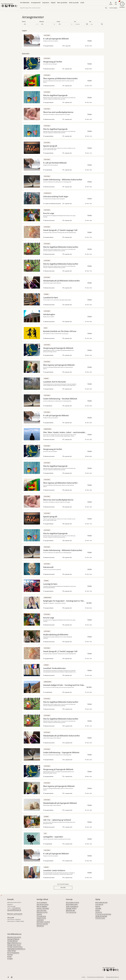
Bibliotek (24, 21)
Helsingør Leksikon (71, 908)
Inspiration (45, 3)
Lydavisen (39, 914)
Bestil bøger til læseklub (43, 922)
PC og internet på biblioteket (103, 914)
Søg (90, 21)
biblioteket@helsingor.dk (14, 910)
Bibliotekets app (70, 910)
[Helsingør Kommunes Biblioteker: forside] (9, 5)
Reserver (97, 906)
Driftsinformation (100, 918)
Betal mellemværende (101, 902)
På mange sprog (41, 916)
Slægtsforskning (41, 918)
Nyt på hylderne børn (72, 904)
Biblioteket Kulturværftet (14, 937)
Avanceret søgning (113, 8)
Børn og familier (62, 3)
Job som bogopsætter (13, 953)
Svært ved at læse (41, 910)
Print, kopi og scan (71, 912)
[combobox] (63, 7)
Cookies (83, 977)
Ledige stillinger (11, 951)
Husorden (10, 955)
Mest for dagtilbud (42, 906)
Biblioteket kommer (42, 912)
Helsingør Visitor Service (14, 945)
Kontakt (9, 957)
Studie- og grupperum (72, 906)
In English (10, 959)
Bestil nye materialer (42, 924)
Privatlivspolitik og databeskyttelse (95, 977)
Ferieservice (98, 912)
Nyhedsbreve (40, 926)
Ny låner (97, 910)
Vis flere (63, 887)
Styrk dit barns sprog (42, 904)
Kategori (58, 21)
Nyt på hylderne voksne (72, 902)
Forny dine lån (99, 904)
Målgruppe (41, 21)
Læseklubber (40, 920)
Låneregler (98, 908)
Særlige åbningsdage (101, 916)
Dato (75, 21)
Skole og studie (74, 3)
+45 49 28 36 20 (16, 908)
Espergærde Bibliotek (13, 939)
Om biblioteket (24, 3)
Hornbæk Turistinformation (15, 947)
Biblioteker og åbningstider (14, 914)
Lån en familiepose (42, 902)
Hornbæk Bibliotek (12, 941)
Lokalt (82, 3)
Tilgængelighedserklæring (112, 977)
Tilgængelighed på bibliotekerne (16, 949)
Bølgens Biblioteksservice (14, 943)
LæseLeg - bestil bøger (43, 908)
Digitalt (53, 3)
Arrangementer (36, 3)
